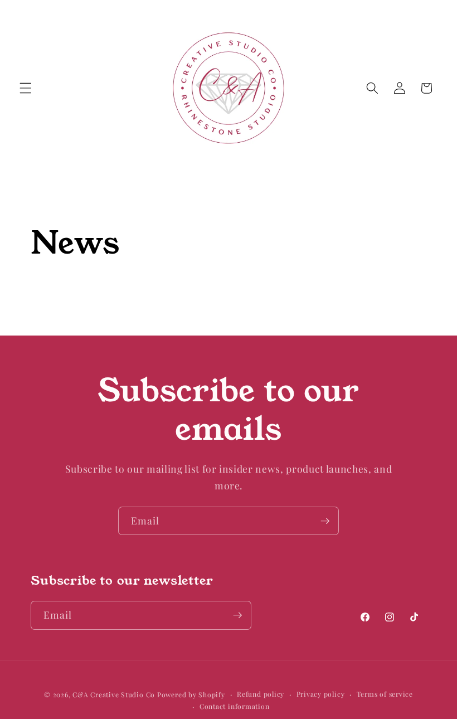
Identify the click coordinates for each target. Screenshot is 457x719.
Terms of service (385, 693)
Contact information (235, 706)
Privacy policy (320, 693)
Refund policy (260, 693)
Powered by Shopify (191, 694)
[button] (25, 88)
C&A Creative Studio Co (113, 694)
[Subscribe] (325, 521)
